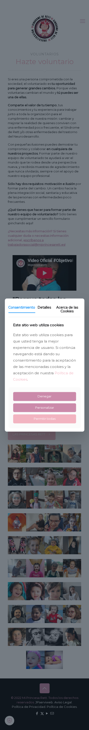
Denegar (44, 396)
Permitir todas (45, 419)
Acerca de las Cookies (67, 309)
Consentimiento (21, 307)
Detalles (44, 307)
